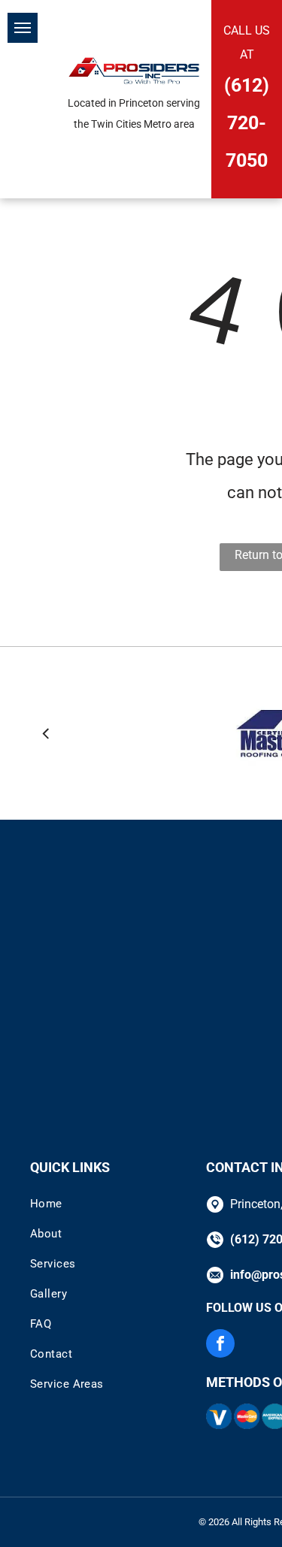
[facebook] (220, 1345)
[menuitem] (112, 1204)
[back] (45, 733)
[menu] (23, 28)
